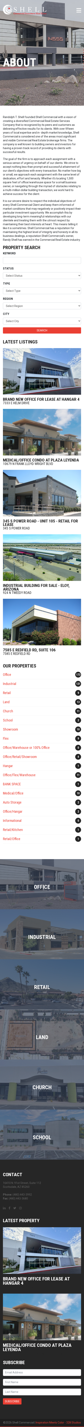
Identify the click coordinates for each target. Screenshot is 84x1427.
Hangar (41, 766)
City (6, 313)
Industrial (41, 684)
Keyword (9, 253)
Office (41, 675)
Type (6, 283)
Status (8, 268)
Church (41, 711)
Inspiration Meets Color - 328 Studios (58, 1422)
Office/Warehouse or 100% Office (41, 748)
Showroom (41, 729)
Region (8, 298)
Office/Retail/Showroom (41, 757)
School (41, 720)
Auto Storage (41, 802)
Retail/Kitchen (41, 830)
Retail (41, 693)
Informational (41, 821)
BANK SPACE (41, 784)
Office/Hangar (41, 811)
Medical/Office (41, 793)
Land (41, 702)
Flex (41, 738)
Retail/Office (41, 839)
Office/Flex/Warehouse (41, 775)
